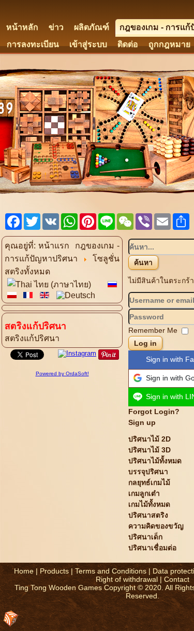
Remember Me (152, 330)
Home (24, 571)
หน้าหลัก (22, 27)
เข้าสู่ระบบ (88, 44)
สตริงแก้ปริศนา (32, 338)
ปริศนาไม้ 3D (149, 450)
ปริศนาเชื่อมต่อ (152, 548)
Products (54, 571)
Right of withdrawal (127, 579)
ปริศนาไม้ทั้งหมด (155, 461)
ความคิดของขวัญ (156, 526)
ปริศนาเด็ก (145, 537)
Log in (145, 343)
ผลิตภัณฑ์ (91, 27)
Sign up (142, 422)
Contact (176, 579)
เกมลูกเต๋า (144, 493)
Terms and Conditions (110, 571)
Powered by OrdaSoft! (62, 373)
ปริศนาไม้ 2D (149, 439)
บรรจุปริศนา (148, 471)
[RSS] (11, 618)
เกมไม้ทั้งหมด (149, 504)
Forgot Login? (154, 411)
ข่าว (56, 27)
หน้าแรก (53, 245)
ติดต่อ (127, 44)
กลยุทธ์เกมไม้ (149, 482)
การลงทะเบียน (33, 44)
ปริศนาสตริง (148, 515)
